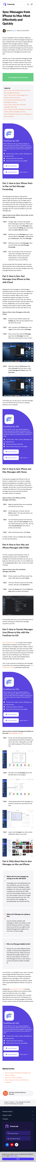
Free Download (12, 166)
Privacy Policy (13, 1156)
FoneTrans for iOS (11, 141)
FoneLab (6, 1102)
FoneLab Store (14, 1133)
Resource (12, 1102)
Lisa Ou (14, 30)
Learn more (23, 172)
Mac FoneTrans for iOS (9, 642)
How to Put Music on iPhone (13, 1077)
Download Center (15, 1138)
